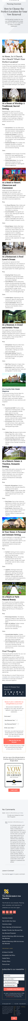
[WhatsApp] (23, 692)
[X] (8, 692)
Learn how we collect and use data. (15, 1010)
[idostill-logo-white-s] (6, 889)
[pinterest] (10, 912)
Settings (23, 1006)
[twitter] (7, 912)
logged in (11, 874)
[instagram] (14, 912)
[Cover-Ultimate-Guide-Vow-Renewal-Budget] (14, 763)
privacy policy (10, 749)
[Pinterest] (17, 694)
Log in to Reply (20, 812)
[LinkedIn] (20, 692)
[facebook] (3, 912)
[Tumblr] (13, 694)
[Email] (21, 694)
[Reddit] (14, 692)
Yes (14, 1018)
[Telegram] (5, 694)
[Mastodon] (17, 692)
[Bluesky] (11, 692)
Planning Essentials (14, 4)
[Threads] (9, 694)
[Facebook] (5, 692)
